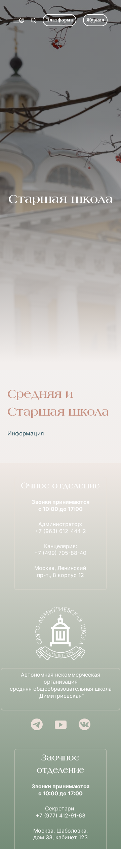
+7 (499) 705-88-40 (60, 552)
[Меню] (16, 20)
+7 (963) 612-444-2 (60, 531)
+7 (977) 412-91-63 (60, 815)
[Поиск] (33, 20)
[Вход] (21, 20)
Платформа (59, 19)
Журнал (95, 19)
